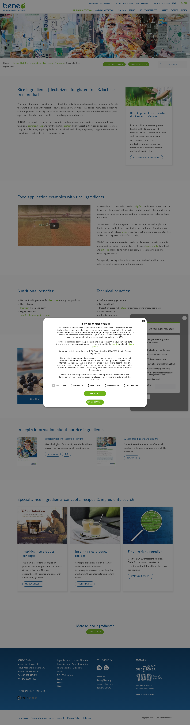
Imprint (115, 344)
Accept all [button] (95, 394)
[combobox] (143, 321)
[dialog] (95, 362)
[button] (95, 402)
